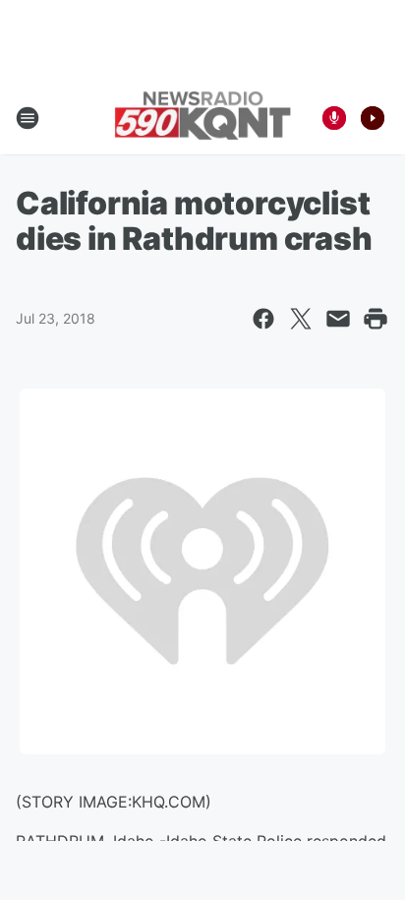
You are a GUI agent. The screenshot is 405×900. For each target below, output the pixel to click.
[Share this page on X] (301, 318)
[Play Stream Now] (372, 118)
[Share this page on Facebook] (263, 318)
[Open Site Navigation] (27, 118)
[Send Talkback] (334, 118)
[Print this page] (375, 318)
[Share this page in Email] (338, 318)
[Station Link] (202, 117)
